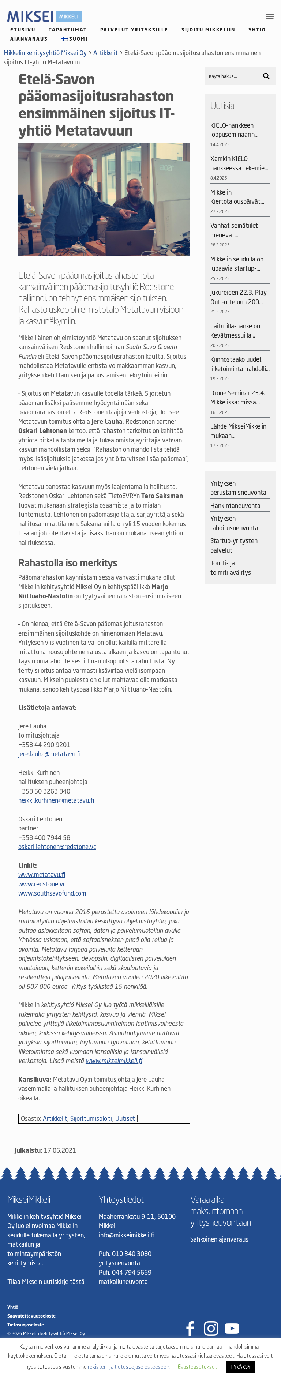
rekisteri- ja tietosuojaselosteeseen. (129, 1366)
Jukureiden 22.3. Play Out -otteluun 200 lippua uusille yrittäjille (238, 297)
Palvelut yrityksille (134, 30)
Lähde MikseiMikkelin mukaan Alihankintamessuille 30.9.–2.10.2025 (238, 431)
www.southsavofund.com (52, 893)
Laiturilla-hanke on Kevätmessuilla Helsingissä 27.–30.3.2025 (235, 331)
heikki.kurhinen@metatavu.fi (56, 800)
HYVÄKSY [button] (241, 1367)
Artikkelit (55, 1118)
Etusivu (22, 30)
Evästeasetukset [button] (197, 1366)
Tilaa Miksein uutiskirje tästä (46, 1281)
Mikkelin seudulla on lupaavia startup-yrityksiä (236, 264)
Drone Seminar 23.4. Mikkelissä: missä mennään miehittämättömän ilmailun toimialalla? (237, 398)
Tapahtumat (68, 30)
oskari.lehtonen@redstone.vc (57, 847)
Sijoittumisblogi (91, 1118)
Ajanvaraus (29, 39)
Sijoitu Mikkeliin (208, 30)
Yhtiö (257, 30)
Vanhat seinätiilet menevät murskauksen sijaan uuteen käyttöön (236, 231)
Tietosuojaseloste (25, 1324)
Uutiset (125, 1118)
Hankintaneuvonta (235, 505)
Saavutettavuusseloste (31, 1316)
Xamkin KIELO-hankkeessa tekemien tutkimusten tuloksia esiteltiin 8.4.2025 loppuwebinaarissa (239, 164)
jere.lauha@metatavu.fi (49, 754)
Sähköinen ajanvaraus (219, 1239)
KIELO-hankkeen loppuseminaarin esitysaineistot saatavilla (232, 130)
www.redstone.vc (42, 884)
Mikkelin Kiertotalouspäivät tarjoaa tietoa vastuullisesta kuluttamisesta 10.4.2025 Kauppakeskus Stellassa (235, 197)
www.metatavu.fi (41, 874)
